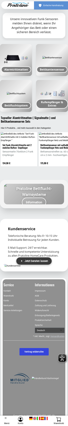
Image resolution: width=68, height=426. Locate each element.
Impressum (40, 291)
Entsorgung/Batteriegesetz (47, 315)
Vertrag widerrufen (34, 351)
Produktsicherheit (43, 320)
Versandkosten (57, 336)
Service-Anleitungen (12, 310)
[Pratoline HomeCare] (18, 5)
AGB (37, 295)
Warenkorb (8, 295)
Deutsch (41, 330)
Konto (6, 300)
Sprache (39, 325)
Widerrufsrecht (42, 310)
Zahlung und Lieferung (45, 305)
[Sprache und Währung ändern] (38, 418)
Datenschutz (41, 300)
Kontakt (7, 291)
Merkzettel (8, 305)
